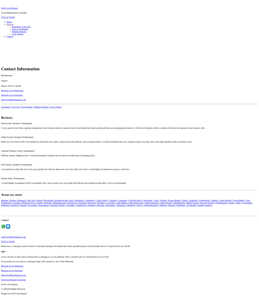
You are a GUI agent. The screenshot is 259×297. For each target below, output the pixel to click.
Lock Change (17, 34)
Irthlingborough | (60, 203)
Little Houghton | (152, 203)
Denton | (164, 200)
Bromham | (80, 200)
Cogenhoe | (123, 200)
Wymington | (192, 205)
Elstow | (185, 200)
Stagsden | (101, 205)
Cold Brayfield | (135, 200)
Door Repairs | (27, 107)
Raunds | (24, 205)
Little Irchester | (167, 203)
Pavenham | (248, 203)
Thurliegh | (132, 205)
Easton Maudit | (175, 200)
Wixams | (172, 205)
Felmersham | (205, 200)
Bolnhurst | (22, 200)
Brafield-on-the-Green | (64, 200)
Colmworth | (148, 200)
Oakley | (232, 203)
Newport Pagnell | (207, 203)
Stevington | (111, 205)
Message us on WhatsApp (12, 90)
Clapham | (113, 200)
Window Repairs (19, 31)
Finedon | (215, 200)
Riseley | (63, 205)
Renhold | (54, 205)
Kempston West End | (87, 203)
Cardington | (90, 200)
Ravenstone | (44, 205)
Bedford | (5, 200)
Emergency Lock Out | (11, 107)
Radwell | (15, 205)
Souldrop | (92, 205)
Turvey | (140, 205)
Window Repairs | (42, 107)
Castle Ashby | (102, 200)
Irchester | (48, 203)
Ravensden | (33, 205)
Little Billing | (122, 203)
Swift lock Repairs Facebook (13, 280)
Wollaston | (181, 205)
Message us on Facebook (12, 95)
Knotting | (101, 203)
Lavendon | (111, 203)
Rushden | (71, 205)
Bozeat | (40, 200)
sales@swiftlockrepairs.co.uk (13, 100)
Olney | (239, 203)
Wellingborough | (151, 205)
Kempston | (73, 203)
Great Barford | (226, 200)
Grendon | (17, 203)
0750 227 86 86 (8, 17)
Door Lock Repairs (20, 29)
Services (10, 24)
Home (9, 22)
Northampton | (221, 203)
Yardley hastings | (205, 205)
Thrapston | (122, 205)
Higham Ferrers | (29, 203)
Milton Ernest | (193, 203)
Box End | (31, 200)
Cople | (157, 200)
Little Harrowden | (137, 203)
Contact (9, 36)
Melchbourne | (180, 203)
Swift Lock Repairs (9, 8)
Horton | (40, 203)
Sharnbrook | (81, 205)
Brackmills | (49, 200)
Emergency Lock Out (21, 27)
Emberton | (194, 200)
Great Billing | (239, 200)
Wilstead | (163, 205)
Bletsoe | (13, 200)
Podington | (6, 205)
